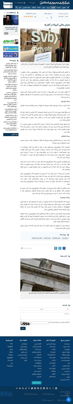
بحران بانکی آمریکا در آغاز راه (57, 25)
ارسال (23, 328)
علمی (19, 7)
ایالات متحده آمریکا (37, 238)
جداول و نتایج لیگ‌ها (37, 367)
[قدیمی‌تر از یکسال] (45, 275)
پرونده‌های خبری (51, 344)
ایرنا (54, 3)
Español (10, 358)
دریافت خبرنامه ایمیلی (66, 375)
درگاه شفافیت (66, 366)
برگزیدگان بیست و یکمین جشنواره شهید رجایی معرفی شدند (10, 124)
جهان (43, 7)
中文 (11, 344)
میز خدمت (67, 371)
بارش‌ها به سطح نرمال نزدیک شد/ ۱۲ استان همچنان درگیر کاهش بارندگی (11, 87)
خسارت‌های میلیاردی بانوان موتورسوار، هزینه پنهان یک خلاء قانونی (11, 65)
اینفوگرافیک (38, 363)
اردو (12, 363)
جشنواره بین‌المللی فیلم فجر (36, 353)
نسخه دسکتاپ (36, 383)
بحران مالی (65, 238)
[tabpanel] (10, 25)
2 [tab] (9, 12)
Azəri (11, 352)
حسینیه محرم (37, 371)
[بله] (44, 388)
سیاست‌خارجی (26, 7)
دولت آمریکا (47, 238)
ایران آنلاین (24, 352)
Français (10, 366)
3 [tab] (6, 12)
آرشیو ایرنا (67, 349)
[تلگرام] (56, 388)
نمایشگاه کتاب (37, 357)
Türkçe (10, 355)
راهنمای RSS (66, 355)
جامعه (39, 7)
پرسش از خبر (38, 360)
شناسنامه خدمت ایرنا (65, 361)
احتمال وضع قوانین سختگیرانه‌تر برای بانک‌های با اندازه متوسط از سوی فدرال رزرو (49, 293)
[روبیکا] (50, 388)
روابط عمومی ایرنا (65, 358)
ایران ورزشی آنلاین (23, 359)
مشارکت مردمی (65, 369)
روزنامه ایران (23, 347)
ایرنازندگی (24, 344)
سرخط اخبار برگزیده (53, 348)
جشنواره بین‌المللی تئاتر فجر (36, 375)
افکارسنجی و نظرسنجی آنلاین (37, 345)
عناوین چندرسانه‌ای (52, 375)
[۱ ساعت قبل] (10, 20)
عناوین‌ (64, 7)
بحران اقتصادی (56, 238)
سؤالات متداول (66, 352)
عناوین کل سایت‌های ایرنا (52, 353)
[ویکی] (20, 388)
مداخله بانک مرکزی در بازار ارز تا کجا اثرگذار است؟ (10, 129)
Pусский (10, 360)
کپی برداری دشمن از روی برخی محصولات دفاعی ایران (11, 29)
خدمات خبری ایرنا (65, 380)
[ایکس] (53, 388)
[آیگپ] (41, 388)
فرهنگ (34, 7)
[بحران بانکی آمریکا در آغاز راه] (45, 45)
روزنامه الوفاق (23, 349)
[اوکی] (23, 388)
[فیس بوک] (29, 388)
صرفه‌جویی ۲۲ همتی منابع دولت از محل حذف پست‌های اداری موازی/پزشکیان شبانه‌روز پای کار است (10, 96)
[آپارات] (47, 388)
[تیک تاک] (26, 388)
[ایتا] (38, 388)
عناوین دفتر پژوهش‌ (52, 369)
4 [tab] (4, 12)
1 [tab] (11, 12)
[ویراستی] (32, 388)
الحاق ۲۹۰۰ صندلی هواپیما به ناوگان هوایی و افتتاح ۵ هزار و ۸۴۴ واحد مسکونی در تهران (10, 79)
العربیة (11, 349)
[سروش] (35, 388)
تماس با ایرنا (66, 347)
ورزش (48, 7)
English (10, 347)
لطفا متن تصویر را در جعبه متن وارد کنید (59, 322)
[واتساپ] (17, 388)
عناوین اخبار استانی (52, 358)
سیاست (58, 7)
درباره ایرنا (67, 344)
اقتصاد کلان (61, 16)
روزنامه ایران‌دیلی (22, 355)
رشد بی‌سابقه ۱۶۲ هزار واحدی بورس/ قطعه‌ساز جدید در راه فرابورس (11, 117)
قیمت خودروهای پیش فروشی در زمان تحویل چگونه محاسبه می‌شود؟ (11, 111)
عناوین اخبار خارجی (52, 364)
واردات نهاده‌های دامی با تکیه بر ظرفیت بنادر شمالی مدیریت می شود (10, 72)
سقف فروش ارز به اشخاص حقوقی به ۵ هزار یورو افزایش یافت (10, 104)
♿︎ (68, 399)
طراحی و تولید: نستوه (65, 396)
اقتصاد (53, 7)
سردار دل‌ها (38, 349)
